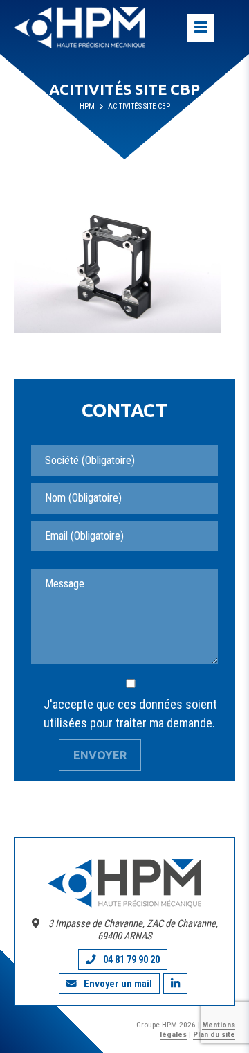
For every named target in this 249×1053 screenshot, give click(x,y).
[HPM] (79, 27)
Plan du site (214, 1034)
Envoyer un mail (118, 983)
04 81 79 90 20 (131, 959)
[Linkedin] (175, 983)
